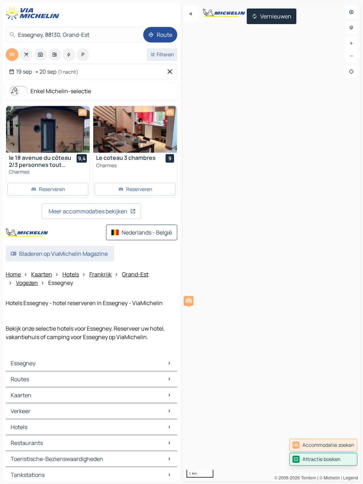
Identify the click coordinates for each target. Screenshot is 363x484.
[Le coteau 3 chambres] (135, 129)
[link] (323, 445)
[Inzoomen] (351, 43)
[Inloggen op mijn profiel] (351, 12)
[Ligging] (351, 71)
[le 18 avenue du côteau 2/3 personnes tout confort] (48, 129)
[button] (188, 300)
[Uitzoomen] (351, 56)
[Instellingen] (351, 27)
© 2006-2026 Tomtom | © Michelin (307, 477)
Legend (350, 477)
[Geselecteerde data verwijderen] (171, 71)
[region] (271, 242)
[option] (12, 54)
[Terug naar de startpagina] (34, 13)
